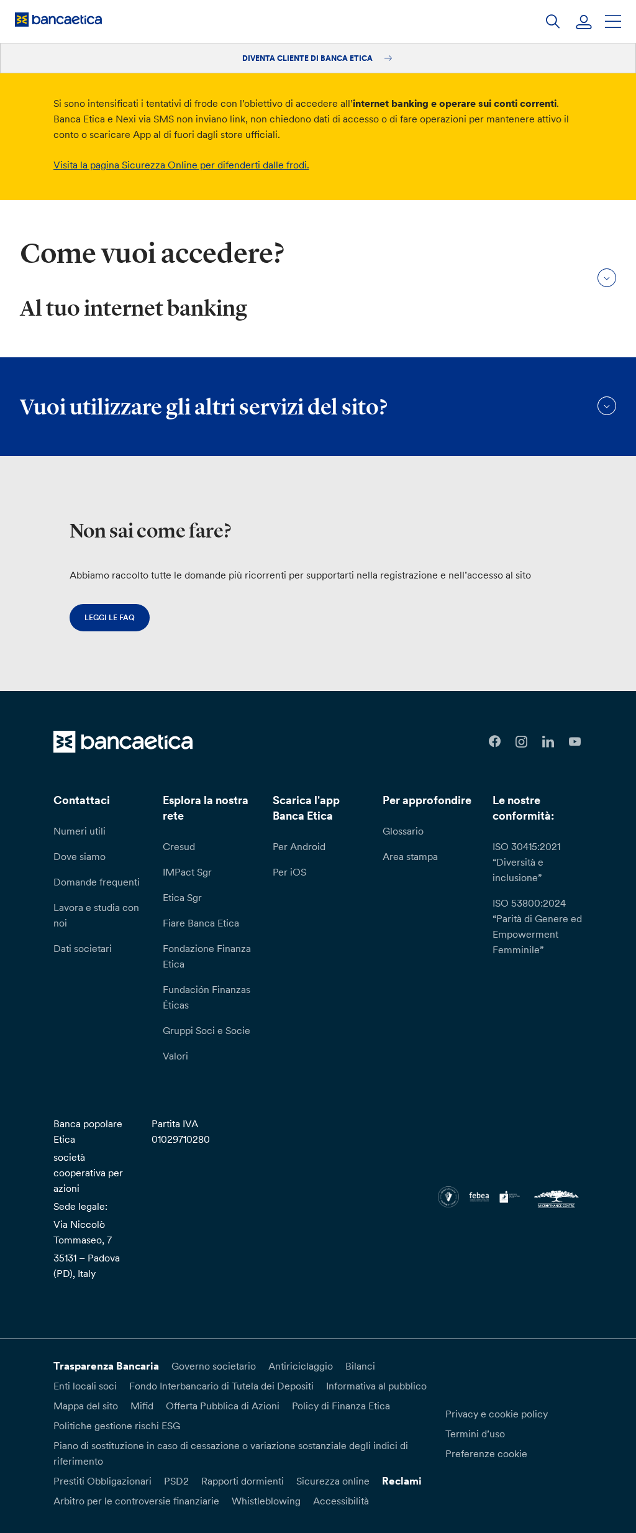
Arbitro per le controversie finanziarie (136, 1500)
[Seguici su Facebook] (494, 742)
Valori (175, 1056)
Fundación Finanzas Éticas (206, 997)
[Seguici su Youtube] (574, 742)
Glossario (403, 831)
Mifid (141, 1405)
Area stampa (410, 856)
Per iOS (289, 872)
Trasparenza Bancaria (106, 1366)
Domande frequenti (96, 882)
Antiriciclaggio (300, 1366)
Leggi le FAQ (109, 617)
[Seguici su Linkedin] (548, 742)
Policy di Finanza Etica (341, 1405)
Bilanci (360, 1366)
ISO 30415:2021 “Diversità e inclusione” (526, 862)
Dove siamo (79, 856)
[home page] (58, 19)
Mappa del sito (85, 1405)
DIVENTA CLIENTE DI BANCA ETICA (308, 58)
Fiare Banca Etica (201, 923)
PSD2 (176, 1481)
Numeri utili (79, 831)
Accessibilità (341, 1500)
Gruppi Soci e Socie (206, 1030)
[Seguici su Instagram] (521, 742)
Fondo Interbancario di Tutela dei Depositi (221, 1386)
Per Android (299, 846)
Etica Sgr (182, 897)
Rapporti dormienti (242, 1481)
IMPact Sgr (187, 872)
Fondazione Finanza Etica (207, 956)
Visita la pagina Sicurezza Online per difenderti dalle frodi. (181, 164)
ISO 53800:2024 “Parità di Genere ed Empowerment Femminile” (537, 926)
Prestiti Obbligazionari (102, 1481)
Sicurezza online (333, 1481)
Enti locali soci (85, 1386)
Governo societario (213, 1366)
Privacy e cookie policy (496, 1413)
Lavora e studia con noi (96, 915)
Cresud (179, 846)
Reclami (402, 1481)
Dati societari (82, 948)
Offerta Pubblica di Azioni (222, 1405)
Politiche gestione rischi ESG (116, 1425)
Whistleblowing (266, 1500)
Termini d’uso (475, 1433)
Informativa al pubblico (376, 1386)
